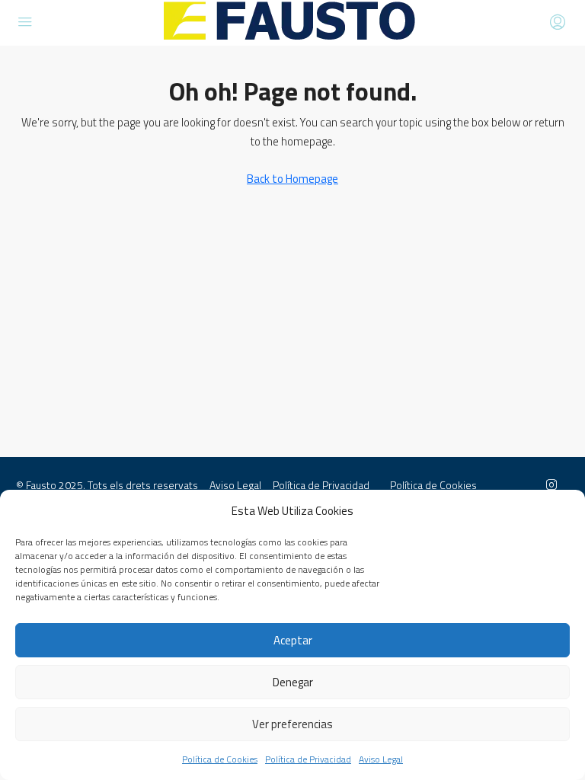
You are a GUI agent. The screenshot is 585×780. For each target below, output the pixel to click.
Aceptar (292, 640)
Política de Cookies (219, 759)
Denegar (293, 682)
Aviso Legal (381, 759)
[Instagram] (554, 485)
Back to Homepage (292, 178)
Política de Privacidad (308, 759)
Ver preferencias (292, 724)
